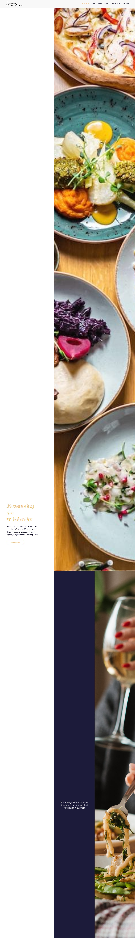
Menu (93, 4)
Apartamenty (116, 4)
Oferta (100, 4)
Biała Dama (86, 4)
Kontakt (126, 4)
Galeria (107, 4)
